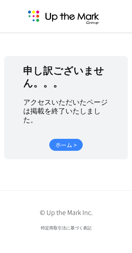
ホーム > (66, 145)
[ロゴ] (72, 16)
